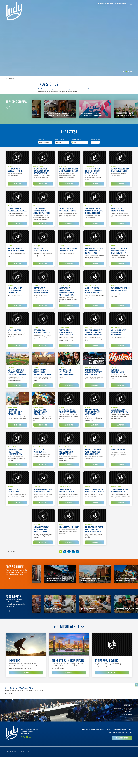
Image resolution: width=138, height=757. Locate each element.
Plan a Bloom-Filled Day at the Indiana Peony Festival (15, 290)
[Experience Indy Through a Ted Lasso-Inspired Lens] (69, 157)
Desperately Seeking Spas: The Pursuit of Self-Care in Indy (15, 452)
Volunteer (129, 732)
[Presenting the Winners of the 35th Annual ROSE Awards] (43, 276)
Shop (97, 730)
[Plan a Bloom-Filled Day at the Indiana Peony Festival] (17, 276)
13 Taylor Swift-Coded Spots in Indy (66, 490)
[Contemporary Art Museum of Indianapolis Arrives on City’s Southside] (69, 276)
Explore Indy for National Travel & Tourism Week (120, 289)
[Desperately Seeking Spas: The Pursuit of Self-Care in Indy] (17, 438)
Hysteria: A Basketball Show (117, 371)
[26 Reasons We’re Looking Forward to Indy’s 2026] (43, 477)
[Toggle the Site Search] (128, 4)
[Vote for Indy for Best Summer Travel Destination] (69, 318)
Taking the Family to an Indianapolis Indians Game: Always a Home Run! (17, 372)
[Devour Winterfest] (120, 438)
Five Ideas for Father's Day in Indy (40, 249)
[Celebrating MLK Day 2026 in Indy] (17, 477)
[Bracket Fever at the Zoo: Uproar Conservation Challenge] (43, 358)
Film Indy (92, 730)
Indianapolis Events (107, 660)
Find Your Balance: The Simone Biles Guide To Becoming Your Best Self (94, 332)
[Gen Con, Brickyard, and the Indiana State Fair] (120, 157)
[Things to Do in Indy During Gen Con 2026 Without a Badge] (94, 157)
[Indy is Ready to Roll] (17, 318)
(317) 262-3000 (25, 733)
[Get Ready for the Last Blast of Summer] (17, 157)
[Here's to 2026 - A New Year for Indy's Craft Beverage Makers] (94, 438)
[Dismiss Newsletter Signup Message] (136, 684)
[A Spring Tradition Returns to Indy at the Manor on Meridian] (94, 276)
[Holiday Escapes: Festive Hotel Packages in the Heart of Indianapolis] (94, 515)
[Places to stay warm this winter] (43, 438)
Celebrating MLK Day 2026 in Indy (14, 490)
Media (109, 730)
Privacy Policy (26, 751)
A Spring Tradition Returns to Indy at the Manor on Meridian (93, 290)
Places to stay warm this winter (39, 451)
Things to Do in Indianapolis (68, 660)
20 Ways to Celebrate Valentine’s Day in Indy (119, 411)
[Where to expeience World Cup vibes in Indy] (17, 236)
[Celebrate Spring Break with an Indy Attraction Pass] (43, 398)
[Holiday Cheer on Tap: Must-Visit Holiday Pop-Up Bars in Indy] (43, 515)
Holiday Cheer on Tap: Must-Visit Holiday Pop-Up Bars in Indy (41, 529)
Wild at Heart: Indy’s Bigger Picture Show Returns (118, 332)
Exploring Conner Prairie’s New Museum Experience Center (41, 171)
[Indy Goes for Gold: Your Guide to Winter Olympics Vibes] (94, 398)
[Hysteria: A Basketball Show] (120, 358)
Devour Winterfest (118, 450)
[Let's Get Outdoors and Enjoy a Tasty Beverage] (43, 318)
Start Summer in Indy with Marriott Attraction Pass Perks (41, 211)
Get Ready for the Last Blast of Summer (15, 170)
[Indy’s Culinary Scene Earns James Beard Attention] (69, 438)
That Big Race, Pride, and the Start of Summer (68, 249)
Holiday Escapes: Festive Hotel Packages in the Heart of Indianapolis (94, 529)
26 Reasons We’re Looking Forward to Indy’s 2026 (42, 490)
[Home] (14, 11)
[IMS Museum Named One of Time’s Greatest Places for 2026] (94, 358)
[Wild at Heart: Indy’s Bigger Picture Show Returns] (120, 318)
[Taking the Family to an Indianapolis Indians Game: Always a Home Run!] (17, 358)
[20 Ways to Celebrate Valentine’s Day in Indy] (120, 398)
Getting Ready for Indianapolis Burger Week (17, 210)
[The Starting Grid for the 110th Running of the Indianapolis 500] (120, 236)
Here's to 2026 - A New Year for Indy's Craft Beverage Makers (93, 452)
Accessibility (111, 4)
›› (77, 551)
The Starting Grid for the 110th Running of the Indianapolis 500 (119, 250)
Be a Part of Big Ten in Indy (69, 527)
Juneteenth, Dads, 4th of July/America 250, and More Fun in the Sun (94, 211)
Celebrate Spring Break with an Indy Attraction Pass (40, 412)
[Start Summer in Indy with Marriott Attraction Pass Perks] (43, 197)
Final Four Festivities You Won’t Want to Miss (68, 411)
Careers (129, 730)
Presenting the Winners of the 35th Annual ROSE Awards (41, 290)
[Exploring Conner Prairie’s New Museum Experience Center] (43, 157)
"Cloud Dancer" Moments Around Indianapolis (120, 490)
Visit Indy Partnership (119, 730)
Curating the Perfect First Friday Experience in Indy (15, 412)
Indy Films (15, 660)
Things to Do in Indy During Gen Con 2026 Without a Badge (92, 171)
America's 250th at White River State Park (67, 210)
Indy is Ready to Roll (15, 330)
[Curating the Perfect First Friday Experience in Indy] (17, 398)
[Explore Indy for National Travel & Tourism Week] (120, 276)
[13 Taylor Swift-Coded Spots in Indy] (69, 477)
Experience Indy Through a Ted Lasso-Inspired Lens (68, 170)
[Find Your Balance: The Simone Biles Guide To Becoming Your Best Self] (94, 318)
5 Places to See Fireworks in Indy (117, 210)
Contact (103, 730)
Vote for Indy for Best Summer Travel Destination (66, 332)
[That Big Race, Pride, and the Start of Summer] (69, 236)
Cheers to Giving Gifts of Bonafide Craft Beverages (94, 490)
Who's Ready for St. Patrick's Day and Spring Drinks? (66, 372)
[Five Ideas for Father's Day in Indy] (43, 236)
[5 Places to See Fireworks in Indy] (120, 197)
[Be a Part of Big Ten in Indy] (69, 515)
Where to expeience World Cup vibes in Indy (16, 249)
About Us (85, 730)
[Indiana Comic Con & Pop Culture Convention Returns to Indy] (94, 236)
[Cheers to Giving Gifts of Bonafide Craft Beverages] (94, 477)
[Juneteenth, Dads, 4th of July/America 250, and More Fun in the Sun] (94, 197)
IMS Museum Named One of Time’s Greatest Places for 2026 (93, 372)
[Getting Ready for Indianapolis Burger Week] (17, 197)
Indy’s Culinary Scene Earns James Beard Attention (66, 452)
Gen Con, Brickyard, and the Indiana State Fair (120, 170)
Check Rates (102, 4)
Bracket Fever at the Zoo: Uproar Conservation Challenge (42, 372)
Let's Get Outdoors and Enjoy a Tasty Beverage (41, 331)
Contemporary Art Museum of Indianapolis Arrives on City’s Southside (67, 291)
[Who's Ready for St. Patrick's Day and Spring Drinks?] (69, 358)
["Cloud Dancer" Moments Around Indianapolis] (120, 477)
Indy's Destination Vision (116, 732)
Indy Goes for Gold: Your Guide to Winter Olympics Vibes (92, 412)
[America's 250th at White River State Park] (69, 197)
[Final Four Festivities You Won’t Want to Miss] (69, 398)
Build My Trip (121, 4)
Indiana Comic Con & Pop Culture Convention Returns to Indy (94, 250)
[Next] (135, 38)
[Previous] (3, 38)
